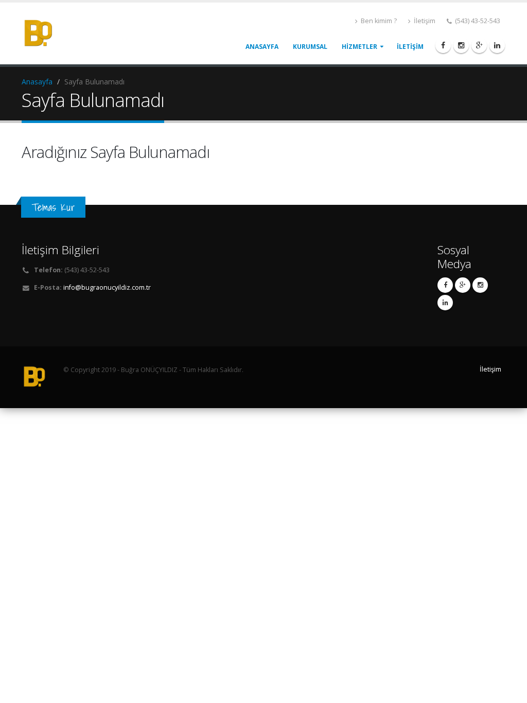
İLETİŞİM (410, 46)
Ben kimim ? (378, 20)
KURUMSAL (310, 46)
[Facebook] (443, 45)
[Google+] (479, 45)
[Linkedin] (497, 45)
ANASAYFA (261, 46)
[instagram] (461, 45)
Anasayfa (37, 81)
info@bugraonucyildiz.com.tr (107, 287)
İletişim (423, 20)
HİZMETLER (359, 46)
